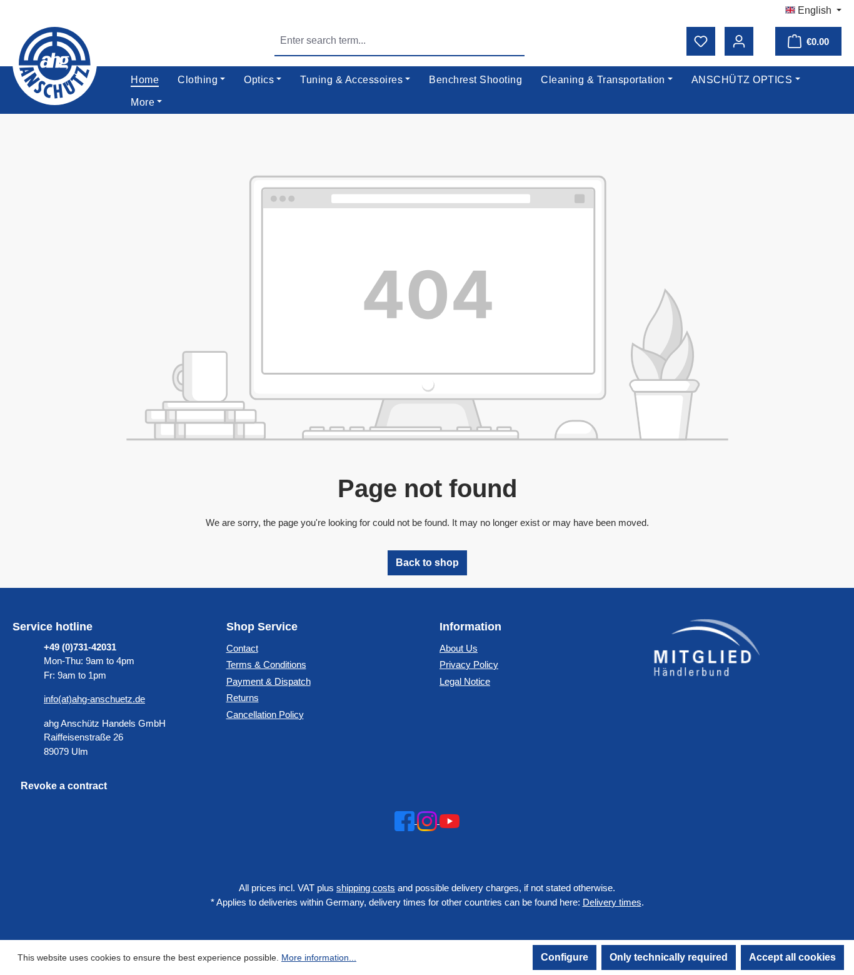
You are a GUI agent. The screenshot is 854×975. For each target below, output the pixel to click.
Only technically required (669, 957)
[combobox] (385, 40)
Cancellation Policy (265, 714)
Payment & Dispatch (268, 681)
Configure (564, 957)
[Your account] (739, 41)
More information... (318, 957)
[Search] (510, 40)
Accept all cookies (792, 957)
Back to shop (427, 562)
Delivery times (612, 902)
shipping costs (365, 887)
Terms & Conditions (266, 664)
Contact (242, 648)
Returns (242, 697)
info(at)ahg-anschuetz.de (94, 699)
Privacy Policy (469, 664)
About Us (459, 648)
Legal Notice (465, 681)
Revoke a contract (64, 786)
